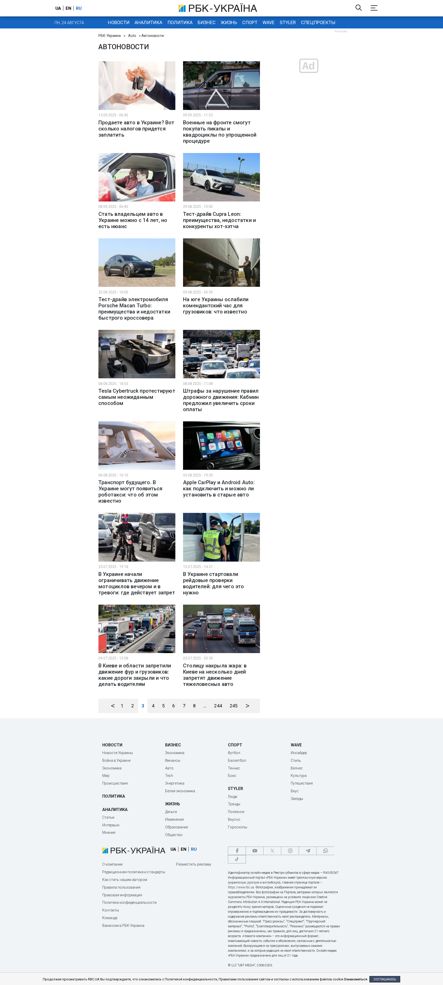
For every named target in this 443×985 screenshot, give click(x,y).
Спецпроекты (318, 22)
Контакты (110, 910)
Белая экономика (180, 791)
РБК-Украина (109, 36)
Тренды (234, 804)
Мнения (108, 832)
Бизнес (207, 22)
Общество (174, 835)
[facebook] (237, 851)
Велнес (297, 768)
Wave (269, 22)
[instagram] (290, 851)
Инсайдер (299, 753)
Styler (288, 22)
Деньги (171, 812)
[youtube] (255, 851)
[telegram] (308, 851)
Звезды (297, 799)
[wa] (325, 851)
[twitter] (272, 851)
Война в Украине (116, 760)
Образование (176, 827)
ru (79, 8)
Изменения (174, 819)
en (68, 8)
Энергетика (174, 783)
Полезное (236, 812)
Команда (109, 918)
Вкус (295, 791)
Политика (180, 22)
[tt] (237, 859)
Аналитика (148, 22)
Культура (299, 776)
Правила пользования (121, 887)
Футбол (234, 753)
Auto (132, 36)
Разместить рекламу (193, 864)
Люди (232, 797)
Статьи (108, 817)
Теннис (234, 768)
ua (58, 8)
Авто (169, 768)
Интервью (110, 825)
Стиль (296, 760)
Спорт (249, 22)
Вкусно (234, 819)
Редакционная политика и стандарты (133, 872)
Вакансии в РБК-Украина (123, 925)
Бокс (232, 776)
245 (234, 705)
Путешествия (302, 783)
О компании (112, 864)
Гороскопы (237, 827)
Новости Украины (117, 753)
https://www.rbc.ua (241, 887)
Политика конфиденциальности (129, 902)
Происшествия (115, 783)
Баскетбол (237, 760)
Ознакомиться (355, 979)
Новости (118, 22)
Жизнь (229, 22)
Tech (169, 776)
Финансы (172, 760)
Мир (105, 776)
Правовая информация (122, 895)
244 (218, 705)
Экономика (112, 768)
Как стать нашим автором (124, 880)
